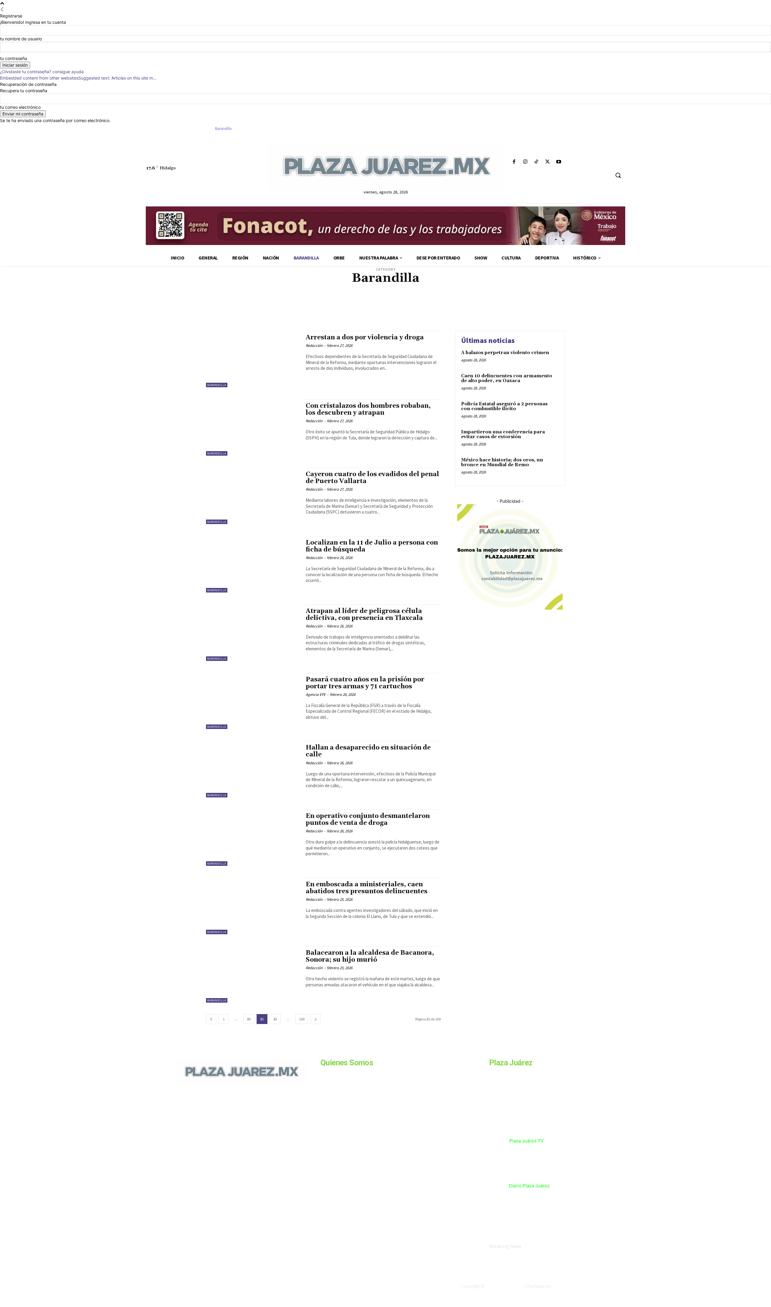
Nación (478, 307)
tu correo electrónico (20, 107)
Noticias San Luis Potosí (353, 312)
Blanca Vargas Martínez (418, 289)
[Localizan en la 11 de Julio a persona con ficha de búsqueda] (253, 564)
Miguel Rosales (395, 307)
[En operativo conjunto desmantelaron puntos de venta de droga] (253, 837)
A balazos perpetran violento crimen (505, 353)
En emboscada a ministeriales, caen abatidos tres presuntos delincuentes (366, 888)
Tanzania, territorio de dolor (479, 316)
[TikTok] (536, 162)
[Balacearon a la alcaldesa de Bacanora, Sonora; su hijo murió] (253, 974)
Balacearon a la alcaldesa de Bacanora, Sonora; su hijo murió (370, 956)
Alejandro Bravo (310, 289)
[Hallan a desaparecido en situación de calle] (253, 769)
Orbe (414, 312)
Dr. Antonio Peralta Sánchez (253, 298)
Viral (513, 316)
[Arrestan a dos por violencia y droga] (253, 359)
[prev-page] (211, 1019)
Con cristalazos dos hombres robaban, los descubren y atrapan (368, 409)
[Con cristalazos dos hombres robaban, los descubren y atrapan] (253, 427)
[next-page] (316, 1019)
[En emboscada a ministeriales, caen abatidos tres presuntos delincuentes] (253, 906)
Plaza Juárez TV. (527, 1141)
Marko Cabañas (514, 303)
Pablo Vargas (263, 316)
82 (275, 1019)
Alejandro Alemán (276, 289)
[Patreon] (208, 1126)
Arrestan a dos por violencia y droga (365, 337)
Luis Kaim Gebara (439, 303)
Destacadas (483, 294)
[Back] (2, 9)
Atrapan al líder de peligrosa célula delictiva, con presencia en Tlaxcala (364, 614)
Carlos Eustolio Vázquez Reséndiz (514, 289)
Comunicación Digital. (574, 1286)
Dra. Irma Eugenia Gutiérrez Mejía (403, 298)
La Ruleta (374, 303)
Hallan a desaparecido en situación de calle (368, 751)
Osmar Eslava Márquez (518, 312)
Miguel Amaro (328, 307)
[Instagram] (525, 162)
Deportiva (392, 294)
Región (370, 316)
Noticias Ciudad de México (510, 307)
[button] (618, 175)
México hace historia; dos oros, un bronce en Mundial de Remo (502, 462)
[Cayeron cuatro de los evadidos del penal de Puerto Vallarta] (253, 496)
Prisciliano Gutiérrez (342, 316)
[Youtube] (559, 162)
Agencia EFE (316, 694)
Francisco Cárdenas (524, 298)
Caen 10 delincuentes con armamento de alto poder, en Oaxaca (506, 378)
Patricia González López (298, 316)
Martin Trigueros (297, 307)
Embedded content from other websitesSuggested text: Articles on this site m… (78, 77)
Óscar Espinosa (434, 312)
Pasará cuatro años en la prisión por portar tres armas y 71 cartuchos (365, 683)
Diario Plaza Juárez (529, 1186)
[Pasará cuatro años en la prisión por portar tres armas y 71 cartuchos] (253, 701)
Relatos (386, 316)
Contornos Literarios (288, 294)
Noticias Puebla (278, 312)
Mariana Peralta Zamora (477, 303)
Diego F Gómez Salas (513, 294)
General (249, 303)
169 (301, 1019)
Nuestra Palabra (392, 312)
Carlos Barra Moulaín (462, 289)
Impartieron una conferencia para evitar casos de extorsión (503, 434)
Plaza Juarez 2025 (503, 1286)
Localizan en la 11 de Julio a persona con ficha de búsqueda (372, 546)
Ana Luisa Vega (382, 289)
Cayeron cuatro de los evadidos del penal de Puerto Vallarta (372, 477)
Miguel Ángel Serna (361, 307)
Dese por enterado (420, 294)
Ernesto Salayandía (487, 298)
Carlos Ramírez (252, 294)
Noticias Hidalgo (247, 312)
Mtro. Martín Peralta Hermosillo (440, 307)
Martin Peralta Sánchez (258, 307)
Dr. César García (294, 298)
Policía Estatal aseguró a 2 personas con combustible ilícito (504, 406)
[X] (548, 162)
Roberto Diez (425, 316)
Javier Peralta (272, 303)
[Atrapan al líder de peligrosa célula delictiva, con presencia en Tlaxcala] (253, 633)
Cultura (318, 294)
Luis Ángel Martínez (403, 303)
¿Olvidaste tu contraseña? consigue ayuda (42, 71)
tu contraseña (13, 58)
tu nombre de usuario (21, 38)
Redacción (314, 345)
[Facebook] (514, 162)
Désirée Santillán (455, 294)
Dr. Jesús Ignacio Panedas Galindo (341, 298)
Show (444, 316)
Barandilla (216, 385)
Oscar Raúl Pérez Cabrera (473, 312)
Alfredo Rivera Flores (347, 289)
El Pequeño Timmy (452, 298)
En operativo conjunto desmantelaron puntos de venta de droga (368, 819)
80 (249, 1019)
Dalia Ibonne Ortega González (354, 294)
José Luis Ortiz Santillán (340, 303)
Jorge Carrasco (301, 303)
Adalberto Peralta (241, 289)
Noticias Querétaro (312, 312)
